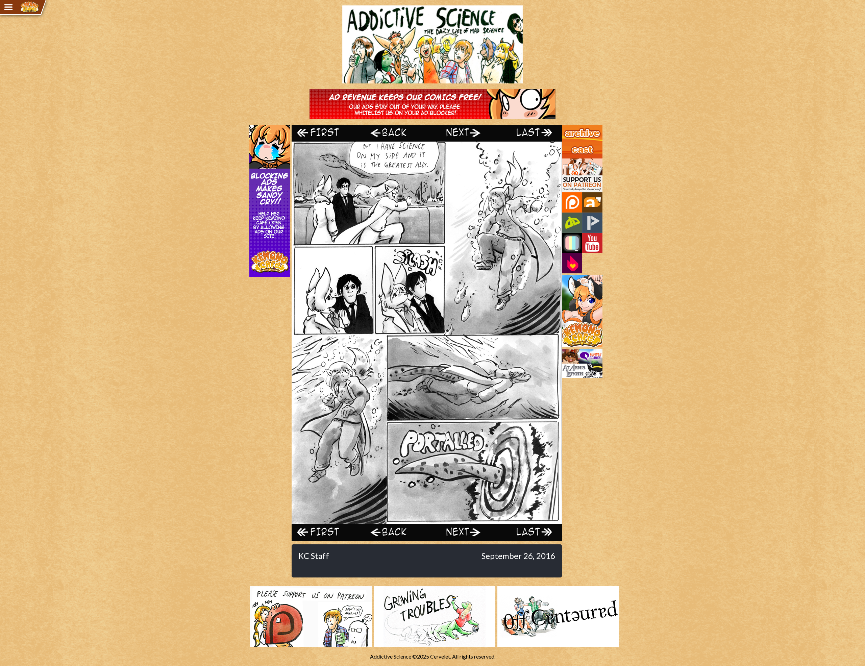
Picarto (592, 223)
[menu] (8, 7)
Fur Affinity (592, 202)
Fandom (572, 263)
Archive (571, 128)
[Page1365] (427, 521)
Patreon (572, 202)
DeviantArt (572, 223)
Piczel (572, 243)
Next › (460, 133)
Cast (567, 145)
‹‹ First (325, 133)
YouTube (592, 243)
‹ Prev (393, 133)
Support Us (575, 161)
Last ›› (528, 133)
